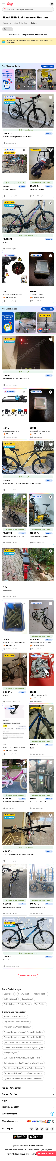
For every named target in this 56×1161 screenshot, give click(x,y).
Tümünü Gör (48, 66)
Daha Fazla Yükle (28, 976)
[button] (3, 4)
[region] (29, 79)
